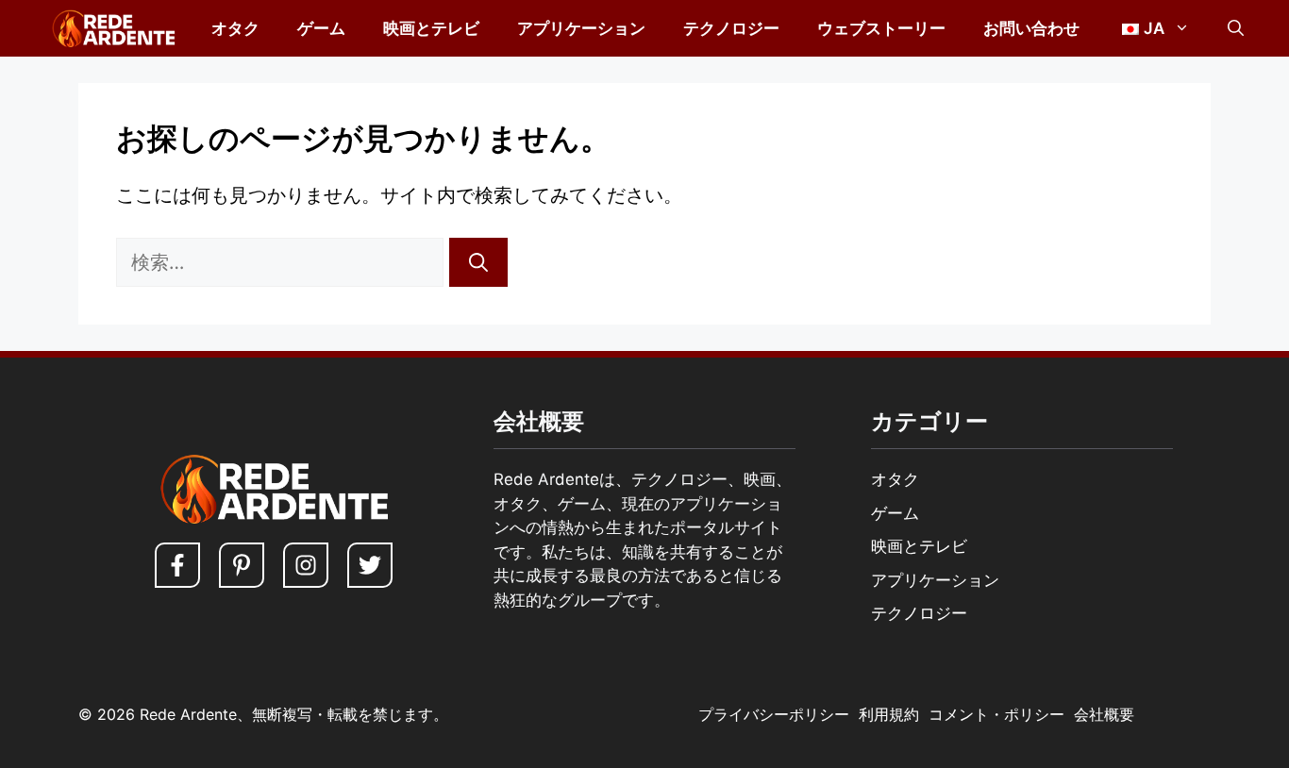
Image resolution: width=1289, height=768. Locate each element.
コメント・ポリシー (996, 714)
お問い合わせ (1031, 28)
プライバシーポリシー (773, 714)
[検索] (478, 262)
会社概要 (1104, 714)
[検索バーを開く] (1236, 28)
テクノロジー (731, 28)
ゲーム (321, 28)
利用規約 (889, 714)
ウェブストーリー (881, 28)
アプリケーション (581, 28)
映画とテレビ (431, 28)
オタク (235, 28)
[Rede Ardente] (109, 28)
